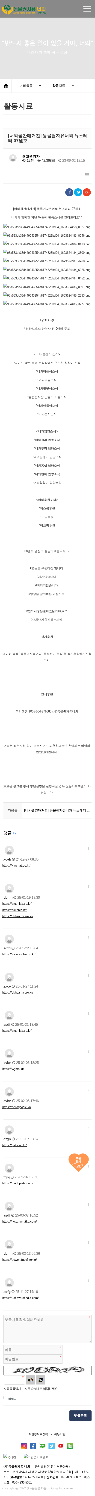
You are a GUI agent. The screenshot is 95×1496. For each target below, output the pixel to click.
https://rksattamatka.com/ (19, 1221)
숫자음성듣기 (30, 1379)
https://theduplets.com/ (17, 1183)
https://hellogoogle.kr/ (16, 1107)
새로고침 (40, 1379)
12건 (30, 160)
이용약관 (59, 1434)
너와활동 (26, 85)
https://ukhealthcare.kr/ (17, 916)
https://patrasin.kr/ (14, 1145)
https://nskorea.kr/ (14, 910)
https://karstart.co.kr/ (16, 865)
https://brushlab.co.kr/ (17, 903)
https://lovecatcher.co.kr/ (19, 954)
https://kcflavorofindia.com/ (20, 1298)
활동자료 (58, 85)
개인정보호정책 (38, 1434)
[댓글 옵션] (88, 849)
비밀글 (12, 1398)
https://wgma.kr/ (13, 1069)
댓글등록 (80, 1415)
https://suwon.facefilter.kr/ (19, 1259)
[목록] (87, 175)
